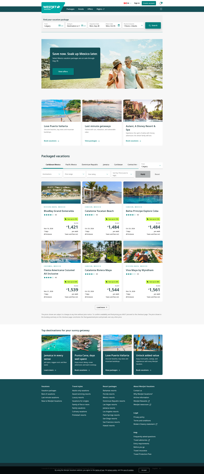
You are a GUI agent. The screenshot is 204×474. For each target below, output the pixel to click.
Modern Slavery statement (144, 424)
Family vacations (78, 408)
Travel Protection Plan (142, 454)
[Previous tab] (42, 165)
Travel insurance (140, 450)
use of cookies (128, 470)
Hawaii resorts (109, 425)
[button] (161, 3)
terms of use (99, 470)
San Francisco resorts (111, 422)
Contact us (138, 390)
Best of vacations (48, 394)
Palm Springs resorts (111, 415)
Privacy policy (139, 417)
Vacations (45, 386)
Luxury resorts (78, 397)
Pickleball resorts (79, 415)
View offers (63, 71)
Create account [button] (149, 3)
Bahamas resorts (109, 390)
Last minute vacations (50, 397)
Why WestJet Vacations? (143, 394)
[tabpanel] (102, 244)
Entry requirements (141, 443)
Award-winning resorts (81, 394)
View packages (91, 141)
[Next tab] (138, 165)
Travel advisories (140, 440)
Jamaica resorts (109, 408)
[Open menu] (161, 9)
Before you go (139, 447)
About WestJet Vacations (144, 386)
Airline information (141, 397)
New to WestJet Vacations (51, 401)
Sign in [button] (137, 3)
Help (135, 432)
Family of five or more (80, 404)
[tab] (53, 165)
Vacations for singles (80, 401)
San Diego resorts (110, 418)
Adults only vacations (80, 390)
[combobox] (151, 165)
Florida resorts (109, 394)
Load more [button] (101, 307)
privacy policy (112, 470)
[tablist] (90, 165)
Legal (136, 413)
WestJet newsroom (141, 404)
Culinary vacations (79, 411)
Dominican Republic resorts (114, 401)
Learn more (49, 370)
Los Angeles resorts (111, 411)
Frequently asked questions (145, 436)
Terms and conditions (142, 420)
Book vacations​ (142, 370)
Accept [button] (144, 470)
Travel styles (77, 386)
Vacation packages (48, 390)
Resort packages (110, 386)
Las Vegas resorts (110, 404)
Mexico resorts (109, 397)
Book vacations (50, 141)
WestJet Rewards (140, 401)
